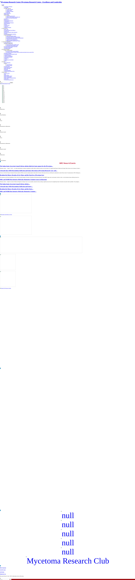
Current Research (9, 64)
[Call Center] (67, 517)
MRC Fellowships (7, 68)
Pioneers (5, 24)
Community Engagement (8, 42)
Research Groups (9, 65)
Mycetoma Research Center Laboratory (10, 32)
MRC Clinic (6, 29)
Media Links (6, 78)
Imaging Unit (6, 31)
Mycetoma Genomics (7, 53)
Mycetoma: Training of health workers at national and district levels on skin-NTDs (20, 52)
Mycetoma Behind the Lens (8, 79)
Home (3, 4)
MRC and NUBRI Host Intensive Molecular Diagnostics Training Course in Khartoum (23, 179)
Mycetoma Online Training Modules (12, 51)
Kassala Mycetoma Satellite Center (12, 45)
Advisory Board (9, 10)
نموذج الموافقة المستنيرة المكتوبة (12, 39)
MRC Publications (7, 62)
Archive (5, 58)
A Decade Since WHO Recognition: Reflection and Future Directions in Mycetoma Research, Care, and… (28, 170)
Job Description (6, 25)
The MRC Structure (9, 9)
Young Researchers (7, 70)
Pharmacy (6, 33)
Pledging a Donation (7, 27)
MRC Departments (7, 13)
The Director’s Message (8, 6)
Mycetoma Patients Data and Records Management (14, 37)
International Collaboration (8, 20)
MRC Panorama (7, 23)
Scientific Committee (9, 11)
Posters (5, 60)
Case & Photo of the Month (8, 59)
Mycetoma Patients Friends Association (10, 46)
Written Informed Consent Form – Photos (13, 40)
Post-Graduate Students (8, 67)
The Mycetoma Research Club (9, 71)
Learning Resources (7, 55)
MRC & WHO (6, 19)
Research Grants (7, 66)
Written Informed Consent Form (11, 38)
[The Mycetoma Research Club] (67, 563)
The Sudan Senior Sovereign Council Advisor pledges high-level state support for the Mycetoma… (26, 166)
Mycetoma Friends (7, 48)
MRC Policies (6, 14)
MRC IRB (8, 12)
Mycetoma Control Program (9, 22)
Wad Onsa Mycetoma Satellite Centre (12, 44)
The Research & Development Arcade (10, 54)
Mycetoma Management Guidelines (10, 34)
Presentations (6, 57)
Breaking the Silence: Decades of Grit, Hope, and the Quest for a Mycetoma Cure (22, 175)
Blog (5, 74)
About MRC (6, 7)
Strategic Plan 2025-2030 (10, 16)
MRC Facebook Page (7, 76)
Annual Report (6, 21)
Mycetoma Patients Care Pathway (9, 30)
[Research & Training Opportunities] (67, 526)
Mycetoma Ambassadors (8, 47)
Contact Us (6, 26)
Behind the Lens (3, 574)
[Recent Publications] (67, 554)
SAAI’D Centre (3, 569)
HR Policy (6, 18)
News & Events (6, 73)
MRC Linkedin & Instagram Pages (10, 77)
